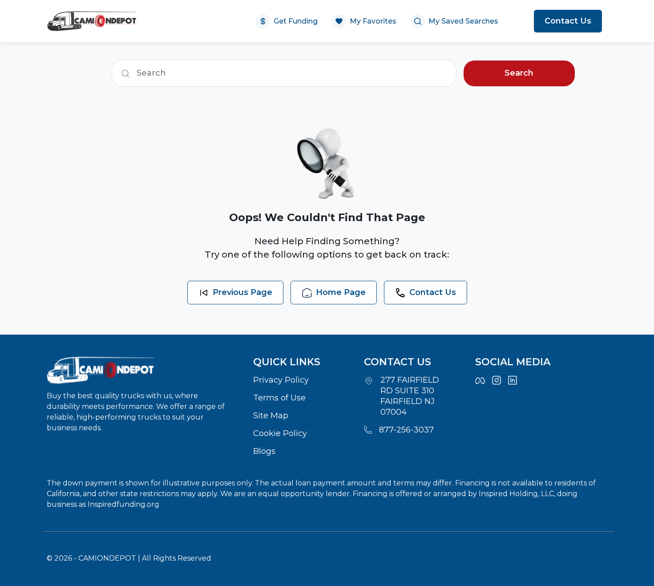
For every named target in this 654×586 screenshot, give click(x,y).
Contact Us (568, 21)
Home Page (341, 292)
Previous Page (242, 292)
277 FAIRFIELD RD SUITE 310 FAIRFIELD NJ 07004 (409, 396)
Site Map (270, 415)
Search (519, 73)
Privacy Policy (281, 380)
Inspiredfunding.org (123, 504)
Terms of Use (279, 398)
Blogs (264, 451)
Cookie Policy (280, 433)
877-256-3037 (406, 430)
